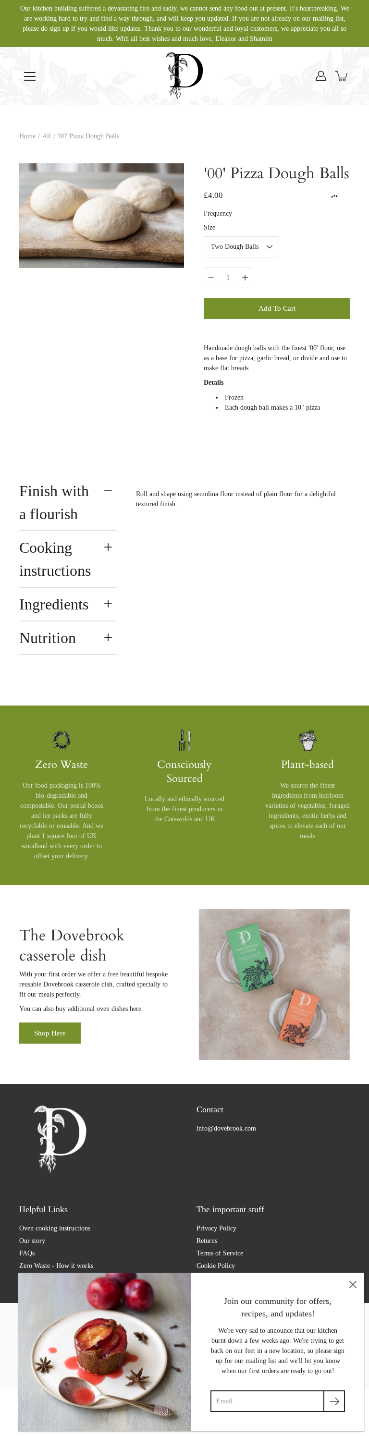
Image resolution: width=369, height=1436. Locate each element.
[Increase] (245, 277)
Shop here (50, 1033)
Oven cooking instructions (54, 1228)
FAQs (27, 1253)
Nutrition (47, 637)
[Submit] (334, 1401)
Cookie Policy (216, 1265)
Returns (207, 1240)
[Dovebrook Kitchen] (184, 76)
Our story (32, 1240)
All (46, 136)
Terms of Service (220, 1253)
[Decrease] (211, 277)
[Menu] (29, 76)
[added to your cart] (342, 76)
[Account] (321, 76)
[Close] (352, 1284)
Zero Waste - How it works (56, 1265)
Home (27, 136)
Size (209, 227)
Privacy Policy (216, 1228)
